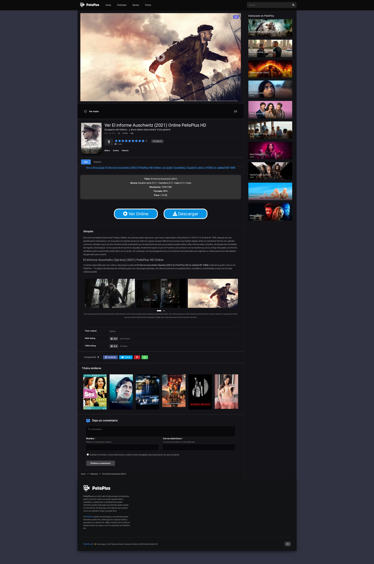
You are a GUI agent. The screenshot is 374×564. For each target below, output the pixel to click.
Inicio (108, 5)
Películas (122, 5)
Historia (125, 150)
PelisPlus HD (88, 544)
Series (135, 5)
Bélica (107, 150)
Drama (116, 150)
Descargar (187, 213)
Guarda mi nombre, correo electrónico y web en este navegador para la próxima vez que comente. (135, 455)
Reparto (97, 162)
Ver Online (138, 213)
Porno (148, 5)
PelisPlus (89, 517)
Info (86, 162)
